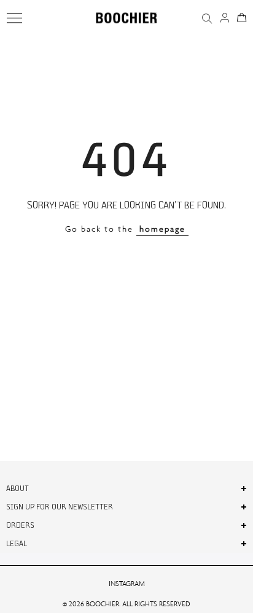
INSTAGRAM (127, 583)
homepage (162, 229)
